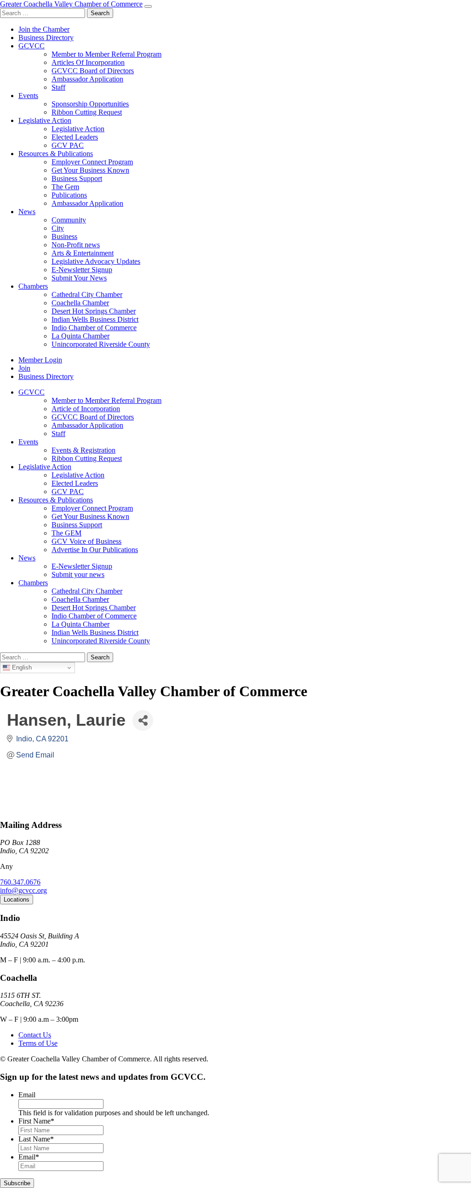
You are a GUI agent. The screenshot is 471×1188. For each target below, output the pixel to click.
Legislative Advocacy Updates (96, 261)
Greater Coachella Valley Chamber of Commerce (71, 4)
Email (26, 1095)
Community (69, 220)
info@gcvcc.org (23, 890)
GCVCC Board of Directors (93, 71)
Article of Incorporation (86, 409)
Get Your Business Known (90, 170)
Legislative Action (44, 120)
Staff (58, 87)
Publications (69, 195)
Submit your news (78, 574)
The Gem (65, 187)
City (58, 228)
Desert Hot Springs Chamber (94, 311)
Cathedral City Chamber (87, 294)
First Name (36, 1121)
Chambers (33, 286)
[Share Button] (142, 720)
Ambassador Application (87, 79)
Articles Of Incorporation (88, 62)
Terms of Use (37, 1043)
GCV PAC (68, 145)
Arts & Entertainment (83, 253)
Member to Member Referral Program (106, 54)
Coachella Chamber (80, 303)
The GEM (66, 533)
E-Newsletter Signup (82, 270)
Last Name (36, 1139)
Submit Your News (79, 278)
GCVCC (31, 46)
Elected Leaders (75, 137)
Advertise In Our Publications (95, 549)
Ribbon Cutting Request (87, 112)
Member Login (40, 360)
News (26, 211)
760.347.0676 (20, 882)
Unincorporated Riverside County (101, 344)
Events (28, 95)
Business (64, 236)
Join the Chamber (43, 29)
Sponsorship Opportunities (90, 104)
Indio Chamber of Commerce (94, 328)
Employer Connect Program (92, 162)
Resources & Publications (55, 153)
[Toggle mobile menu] (148, 6)
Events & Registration (83, 450)
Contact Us (34, 1035)
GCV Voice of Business (86, 541)
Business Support (77, 178)
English (21, 667)
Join (24, 368)
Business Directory (46, 37)
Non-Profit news (76, 245)
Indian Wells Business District (95, 319)
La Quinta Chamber (80, 336)
